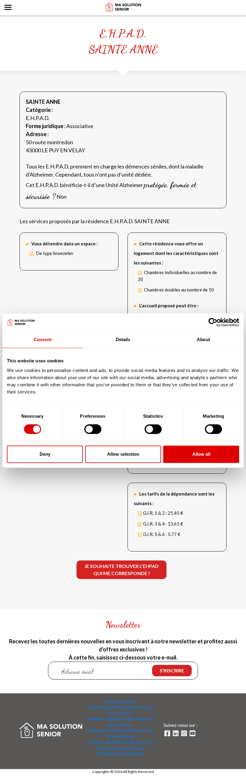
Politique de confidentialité (120, 753)
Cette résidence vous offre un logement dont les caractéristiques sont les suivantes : (176, 253)
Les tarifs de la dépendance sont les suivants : (174, 498)
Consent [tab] (43, 339)
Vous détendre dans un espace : (64, 243)
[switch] (92, 429)
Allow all (201, 454)
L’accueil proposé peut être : (169, 305)
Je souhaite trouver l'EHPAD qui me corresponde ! (121, 569)
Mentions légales (120, 701)
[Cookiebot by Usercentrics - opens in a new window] (213, 322)
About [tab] (203, 339)
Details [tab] (123, 339)
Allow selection (123, 454)
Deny (45, 454)
